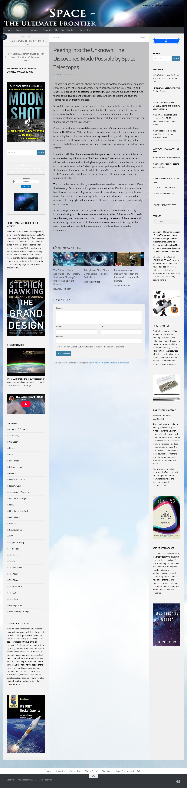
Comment (60, 308)
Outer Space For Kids (64, 30)
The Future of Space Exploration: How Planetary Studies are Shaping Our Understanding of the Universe (66, 277)
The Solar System (16, 586)
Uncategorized (15, 605)
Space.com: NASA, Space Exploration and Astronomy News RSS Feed (166, 106)
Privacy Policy (86, 30)
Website (59, 336)
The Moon (13, 574)
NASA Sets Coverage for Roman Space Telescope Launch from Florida (166, 78)
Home (9, 30)
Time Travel (14, 599)
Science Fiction (15, 530)
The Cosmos (14, 555)
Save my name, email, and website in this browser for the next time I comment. (91, 347)
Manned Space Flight (18, 498)
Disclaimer (34, 30)
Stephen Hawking (16, 542)
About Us (47, 30)
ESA (11, 454)
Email (104, 327)
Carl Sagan (13, 442)
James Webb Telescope (19, 492)
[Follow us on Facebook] (178, 781)
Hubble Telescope (17, 479)
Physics (12, 523)
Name (59, 327)
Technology (14, 549)
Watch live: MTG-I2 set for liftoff (166, 158)
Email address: (26, 178)
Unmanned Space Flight (19, 611)
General (12, 473)
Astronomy (14, 435)
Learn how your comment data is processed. (109, 362)
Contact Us (21, 30)
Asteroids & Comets (17, 429)
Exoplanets (14, 461)
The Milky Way (15, 567)
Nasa (56, 37)
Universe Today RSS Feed (164, 205)
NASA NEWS (158, 69)
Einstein (12, 448)
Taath (58, 74)
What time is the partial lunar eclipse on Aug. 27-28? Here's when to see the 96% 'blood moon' (165, 120)
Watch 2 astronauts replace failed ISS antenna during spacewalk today (164, 134)
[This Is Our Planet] (26, 375)
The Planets (14, 580)
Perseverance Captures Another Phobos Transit (166, 89)
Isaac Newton (15, 486)
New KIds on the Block (18, 511)
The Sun (12, 593)
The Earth (13, 561)
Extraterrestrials (16, 467)
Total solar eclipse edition (163, 193)
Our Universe (15, 517)
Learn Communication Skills (128, 771)
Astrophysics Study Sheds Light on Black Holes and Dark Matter (96, 274)
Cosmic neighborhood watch (165, 187)
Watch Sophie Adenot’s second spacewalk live (166, 165)
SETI (11, 536)
